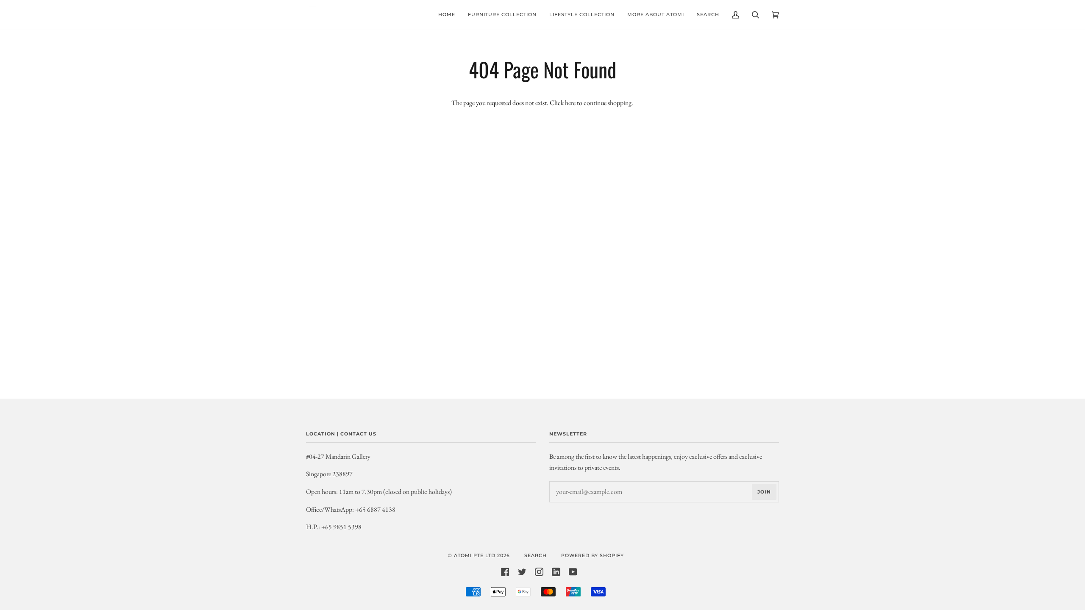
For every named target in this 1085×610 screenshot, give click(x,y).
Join (764, 492)
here (570, 102)
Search (535, 555)
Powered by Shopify (592, 555)
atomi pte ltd (474, 555)
